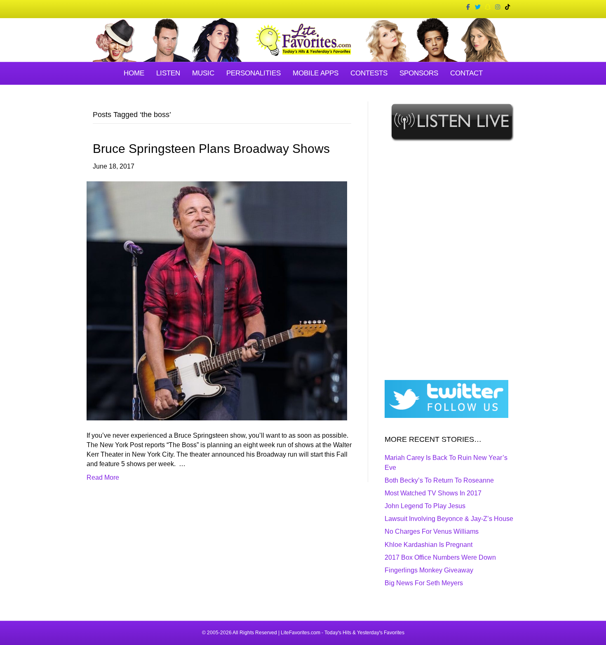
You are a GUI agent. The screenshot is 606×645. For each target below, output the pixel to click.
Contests (369, 73)
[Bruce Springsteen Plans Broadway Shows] (217, 300)
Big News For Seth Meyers (424, 582)
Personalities (253, 73)
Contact (466, 73)
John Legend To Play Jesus (425, 505)
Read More (103, 477)
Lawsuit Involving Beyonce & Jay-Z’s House (449, 518)
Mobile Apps (315, 73)
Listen (168, 73)
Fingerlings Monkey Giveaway (429, 570)
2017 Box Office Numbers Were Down (440, 557)
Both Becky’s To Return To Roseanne (439, 480)
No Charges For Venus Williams (432, 531)
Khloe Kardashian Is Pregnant (428, 544)
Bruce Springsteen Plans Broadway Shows (211, 148)
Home (134, 73)
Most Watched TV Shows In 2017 (433, 493)
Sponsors (418, 73)
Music (203, 73)
